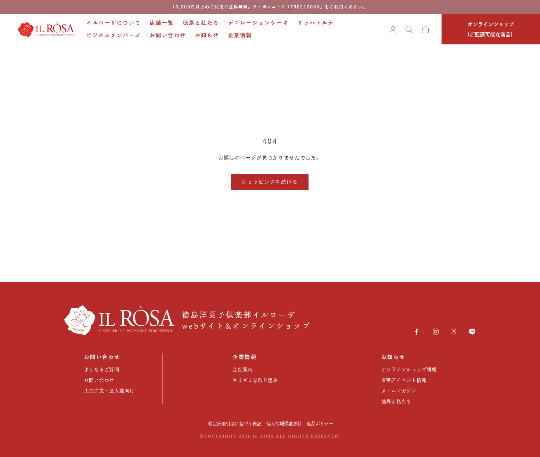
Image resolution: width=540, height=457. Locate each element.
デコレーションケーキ (258, 22)
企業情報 (240, 35)
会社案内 (243, 369)
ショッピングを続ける (270, 181)
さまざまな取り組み (255, 380)
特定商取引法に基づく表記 (234, 423)
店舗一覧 (162, 22)
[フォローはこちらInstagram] (435, 331)
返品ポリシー (320, 423)
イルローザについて (113, 22)
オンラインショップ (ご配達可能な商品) (491, 29)
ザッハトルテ (316, 22)
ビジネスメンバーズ (113, 35)
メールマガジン (399, 390)
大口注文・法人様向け (109, 390)
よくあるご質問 (101, 369)
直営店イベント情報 (404, 380)
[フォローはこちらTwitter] (454, 331)
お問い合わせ (168, 35)
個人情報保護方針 (284, 423)
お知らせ (207, 35)
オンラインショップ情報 (409, 369)
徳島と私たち (201, 22)
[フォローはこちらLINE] (472, 331)
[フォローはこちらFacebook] (416, 331)
